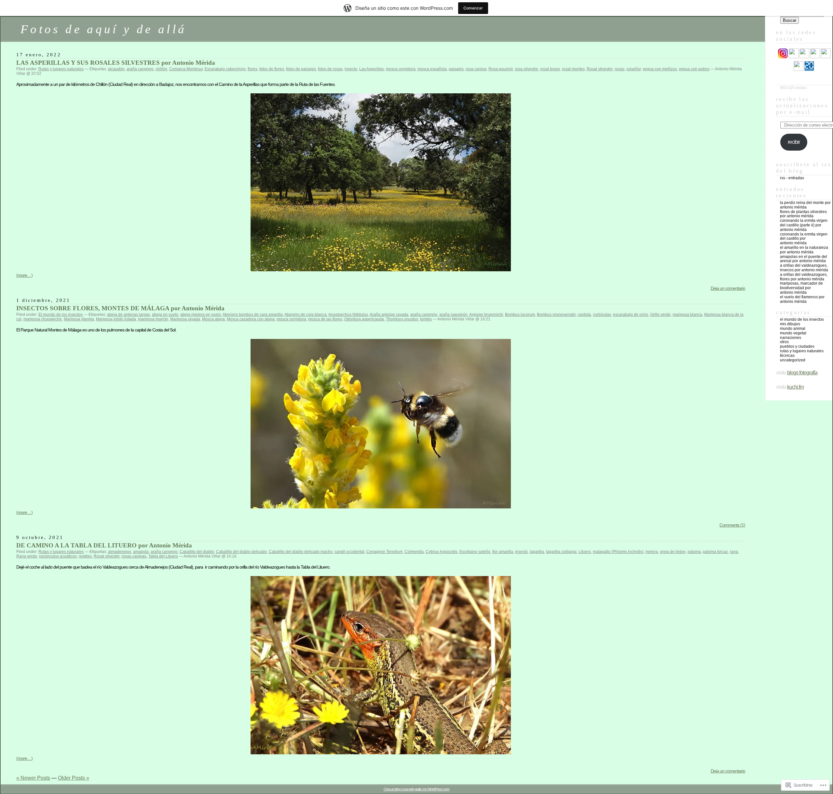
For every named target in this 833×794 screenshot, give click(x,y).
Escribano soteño (474, 551)
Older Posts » (73, 778)
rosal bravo (550, 69)
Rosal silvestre (600, 69)
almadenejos (119, 551)
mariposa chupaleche (42, 319)
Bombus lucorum (520, 314)
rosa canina (476, 69)
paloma (694, 551)
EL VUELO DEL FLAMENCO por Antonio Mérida (802, 299)
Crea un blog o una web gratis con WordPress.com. (417, 789)
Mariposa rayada (185, 319)
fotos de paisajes (301, 69)
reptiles (85, 556)
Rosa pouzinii (500, 69)
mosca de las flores (325, 319)
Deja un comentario (728, 288)
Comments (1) (732, 525)
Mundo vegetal (793, 333)
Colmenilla (414, 551)
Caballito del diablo (197, 551)
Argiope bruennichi (486, 314)
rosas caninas (134, 556)
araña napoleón (453, 314)
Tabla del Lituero (163, 556)
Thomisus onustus (402, 319)
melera (652, 551)
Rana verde (26, 556)
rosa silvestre (526, 69)
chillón (161, 69)
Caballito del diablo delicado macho (301, 551)
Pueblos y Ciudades (797, 346)
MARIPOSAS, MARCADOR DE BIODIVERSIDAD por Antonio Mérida (801, 288)
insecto (351, 69)
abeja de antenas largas (128, 314)
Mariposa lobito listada (116, 319)
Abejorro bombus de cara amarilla (253, 314)
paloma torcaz (715, 551)
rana (734, 551)
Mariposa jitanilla (79, 319)
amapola (141, 551)
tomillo (426, 319)
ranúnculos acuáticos (58, 556)
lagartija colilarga (561, 551)
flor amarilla (502, 551)
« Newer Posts (33, 778)
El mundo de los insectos (60, 314)
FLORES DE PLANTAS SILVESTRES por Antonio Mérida (803, 214)
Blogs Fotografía (802, 372)
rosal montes (573, 69)
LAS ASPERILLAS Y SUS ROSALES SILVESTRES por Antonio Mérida (115, 62)
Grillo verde (660, 314)
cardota (584, 314)
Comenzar (473, 8)
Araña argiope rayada (389, 314)
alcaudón (116, 69)
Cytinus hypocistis (441, 551)
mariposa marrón (153, 319)
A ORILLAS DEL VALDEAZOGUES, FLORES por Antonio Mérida (803, 276)
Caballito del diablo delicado (241, 551)
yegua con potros (694, 69)
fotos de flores (271, 69)
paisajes (456, 69)
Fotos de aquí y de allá (103, 29)
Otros (784, 342)
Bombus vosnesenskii (556, 314)
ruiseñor (633, 69)
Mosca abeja (213, 319)
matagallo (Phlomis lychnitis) (618, 551)
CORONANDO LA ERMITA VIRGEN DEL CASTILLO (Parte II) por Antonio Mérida (803, 225)
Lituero (585, 551)
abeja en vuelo (165, 314)
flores (252, 69)
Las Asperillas (371, 69)
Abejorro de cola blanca (305, 314)
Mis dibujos (790, 324)
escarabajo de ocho (630, 314)
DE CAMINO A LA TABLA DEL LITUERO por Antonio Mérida (104, 545)
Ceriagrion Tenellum (384, 551)
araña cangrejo (140, 69)
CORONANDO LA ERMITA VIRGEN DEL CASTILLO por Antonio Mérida (803, 239)
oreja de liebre (673, 551)
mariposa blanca (687, 314)
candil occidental (349, 551)
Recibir (794, 142)
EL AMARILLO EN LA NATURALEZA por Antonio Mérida (804, 249)
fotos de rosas (330, 69)
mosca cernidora (401, 69)
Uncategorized (792, 360)
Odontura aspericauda (364, 319)
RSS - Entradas (792, 178)
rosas (619, 69)
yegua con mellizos (660, 69)
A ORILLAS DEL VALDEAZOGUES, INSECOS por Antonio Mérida (804, 267)
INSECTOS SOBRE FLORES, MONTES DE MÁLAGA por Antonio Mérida (120, 308)
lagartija (537, 551)
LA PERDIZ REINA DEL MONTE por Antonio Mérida (805, 204)
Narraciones (790, 337)
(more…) (24, 275)
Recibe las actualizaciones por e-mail (802, 105)
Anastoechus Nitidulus (348, 314)
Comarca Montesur (186, 69)
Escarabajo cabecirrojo (225, 69)
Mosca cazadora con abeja (251, 319)
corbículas (602, 314)
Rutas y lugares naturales (61, 69)
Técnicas (787, 355)
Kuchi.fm (795, 387)
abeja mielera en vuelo (200, 314)
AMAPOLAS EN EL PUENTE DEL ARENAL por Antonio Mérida (803, 258)
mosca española (432, 69)
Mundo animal (792, 328)
